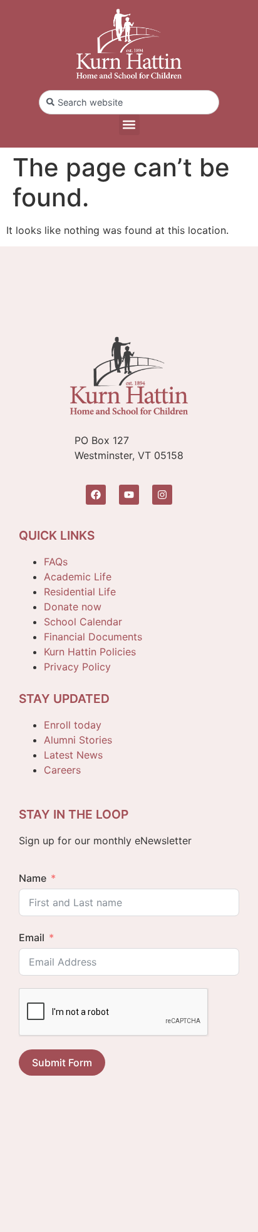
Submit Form (62, 1062)
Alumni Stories (78, 740)
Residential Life (80, 591)
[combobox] (129, 102)
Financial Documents (93, 636)
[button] (129, 124)
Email (31, 937)
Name (32, 878)
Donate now (72, 606)
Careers (62, 770)
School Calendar (83, 621)
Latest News (73, 755)
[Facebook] (96, 495)
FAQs (56, 561)
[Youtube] (129, 495)
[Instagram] (162, 495)
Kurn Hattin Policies (90, 651)
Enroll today (72, 725)
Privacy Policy (77, 666)
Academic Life (77, 576)
